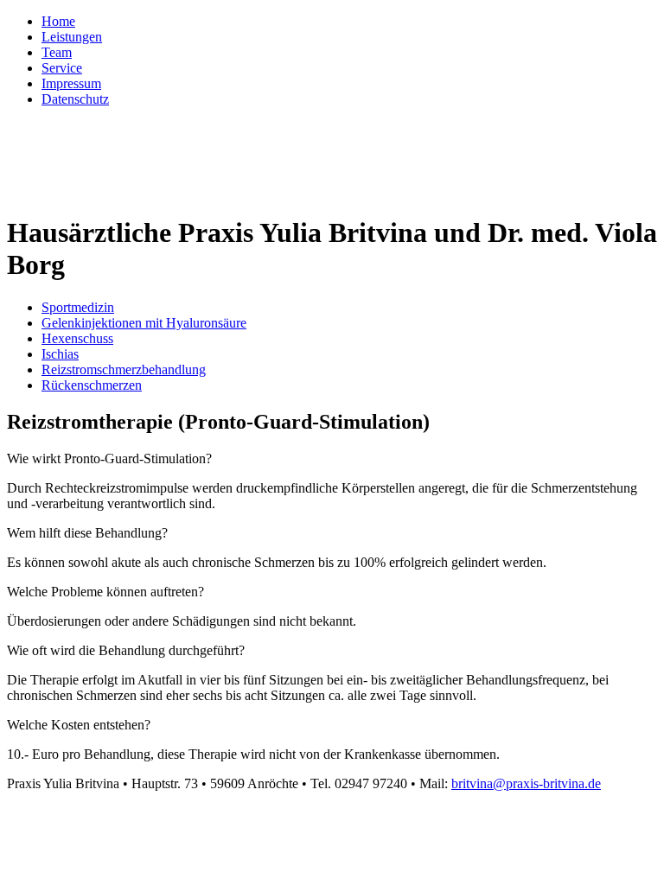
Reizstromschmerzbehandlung (124, 369)
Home (58, 21)
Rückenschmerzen (92, 385)
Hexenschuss (77, 338)
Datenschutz (75, 99)
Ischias (60, 354)
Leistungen (72, 36)
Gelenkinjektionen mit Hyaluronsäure (144, 322)
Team (57, 52)
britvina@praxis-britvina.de (526, 783)
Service (62, 67)
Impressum (71, 83)
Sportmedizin (78, 307)
